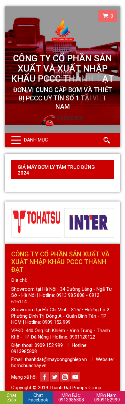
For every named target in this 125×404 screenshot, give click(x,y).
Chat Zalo (11, 397)
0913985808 (71, 397)
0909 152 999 (49, 345)
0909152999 (107, 397)
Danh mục (36, 140)
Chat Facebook (38, 397)
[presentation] (15, 223)
